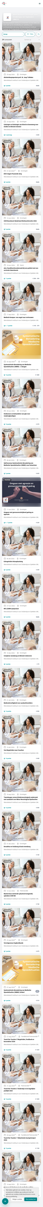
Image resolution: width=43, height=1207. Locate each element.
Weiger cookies (17, 1199)
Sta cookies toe (31, 1199)
